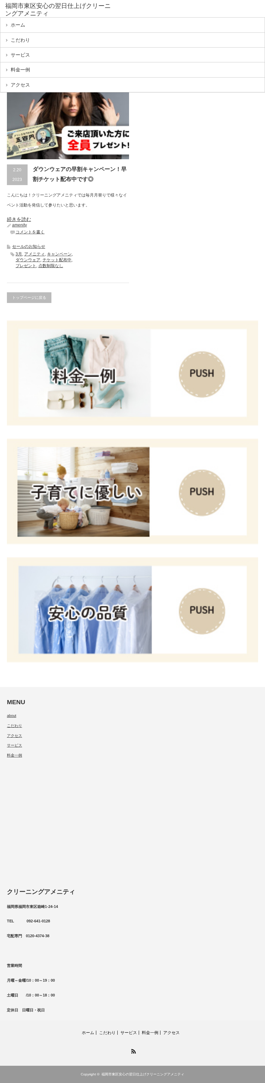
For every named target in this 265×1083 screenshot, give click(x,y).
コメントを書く (30, 232)
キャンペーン (59, 254)
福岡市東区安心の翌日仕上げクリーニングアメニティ (142, 1074)
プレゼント (26, 265)
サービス (20, 55)
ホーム (18, 25)
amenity (19, 225)
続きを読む (19, 219)
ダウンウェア (28, 259)
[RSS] (132, 1050)
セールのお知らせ (28, 246)
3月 (19, 254)
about (11, 715)
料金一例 (20, 69)
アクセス (20, 85)
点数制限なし (50, 265)
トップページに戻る (29, 297)
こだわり (20, 40)
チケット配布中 (56, 259)
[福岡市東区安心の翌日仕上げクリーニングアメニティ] (58, 9)
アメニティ (34, 254)
